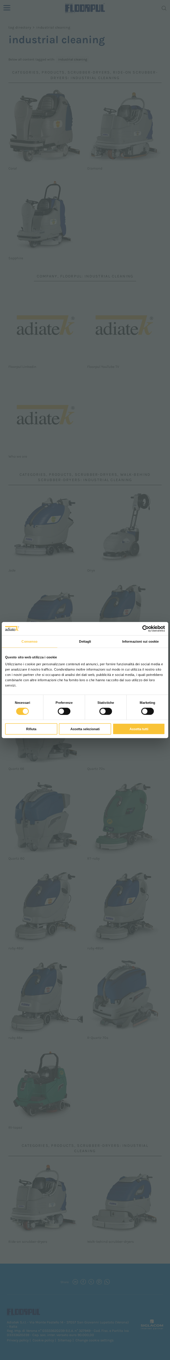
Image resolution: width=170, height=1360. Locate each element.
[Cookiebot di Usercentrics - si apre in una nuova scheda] (145, 628)
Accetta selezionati (85, 729)
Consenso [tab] (29, 641)
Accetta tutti (138, 729)
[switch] (64, 711)
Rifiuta (31, 729)
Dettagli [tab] (85, 641)
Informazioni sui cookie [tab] (140, 641)
